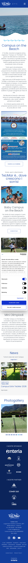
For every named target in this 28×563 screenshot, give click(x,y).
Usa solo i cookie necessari (14, 307)
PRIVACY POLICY (18, 553)
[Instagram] (8, 537)
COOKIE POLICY (9, 553)
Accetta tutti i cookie (14, 302)
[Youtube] (19, 537)
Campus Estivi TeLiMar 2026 (13, 386)
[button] (6, 434)
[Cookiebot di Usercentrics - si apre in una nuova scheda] (20, 254)
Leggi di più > (14, 359)
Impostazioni (20, 298)
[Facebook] (14, 537)
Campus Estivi (5, 382)
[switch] (24, 283)
